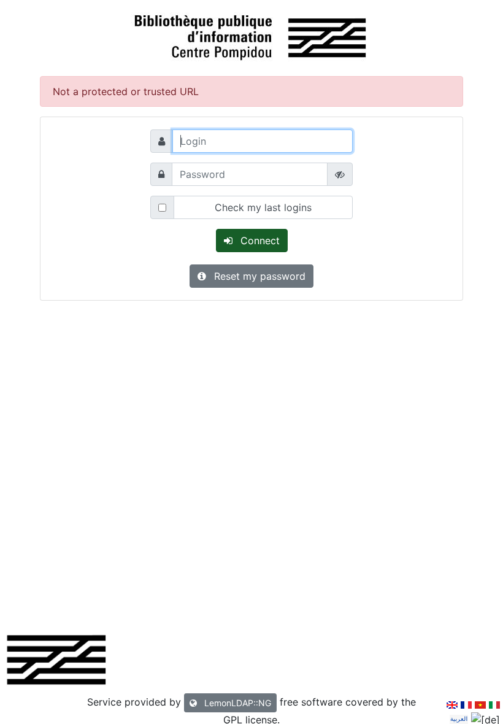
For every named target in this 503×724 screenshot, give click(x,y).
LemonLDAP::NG (236, 703)
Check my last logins (263, 207)
